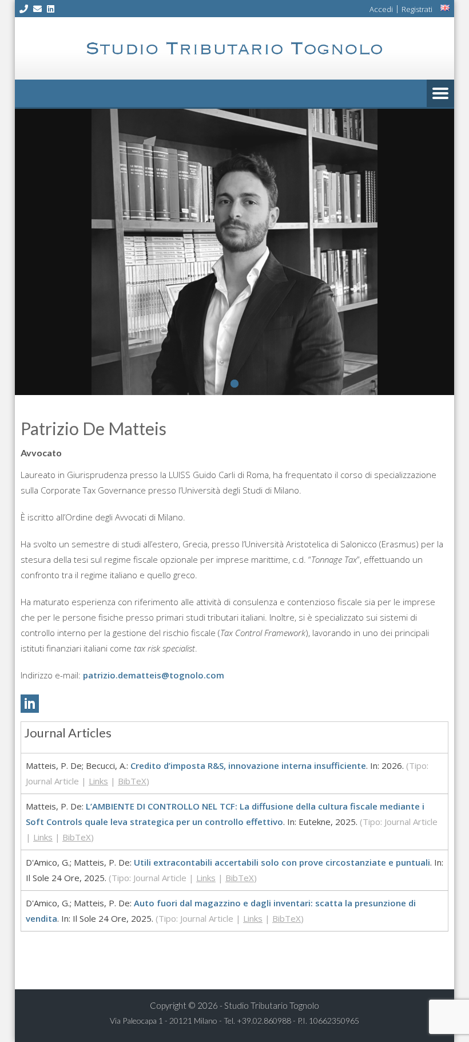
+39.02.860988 (264, 1020)
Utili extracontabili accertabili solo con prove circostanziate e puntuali (282, 862)
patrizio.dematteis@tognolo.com (153, 675)
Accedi (381, 9)
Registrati (417, 9)
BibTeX (132, 781)
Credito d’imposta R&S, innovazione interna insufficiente (248, 765)
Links (98, 781)
